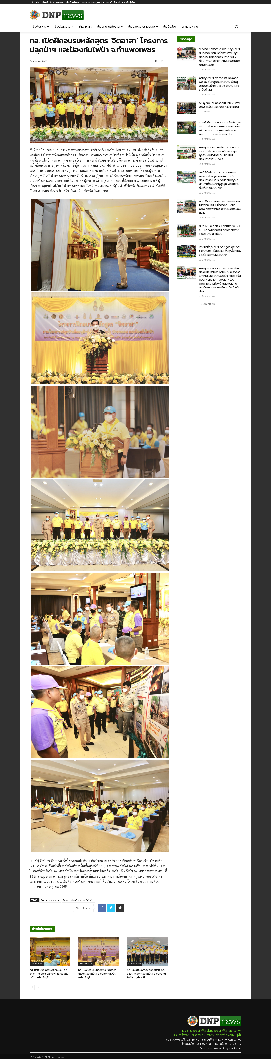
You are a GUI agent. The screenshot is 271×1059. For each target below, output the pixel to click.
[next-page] (38, 987)
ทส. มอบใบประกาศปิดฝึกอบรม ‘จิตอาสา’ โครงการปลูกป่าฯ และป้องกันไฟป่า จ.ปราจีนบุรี (49, 973)
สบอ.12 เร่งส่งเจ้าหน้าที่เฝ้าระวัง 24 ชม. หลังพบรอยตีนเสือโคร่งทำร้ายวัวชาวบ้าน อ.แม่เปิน (219, 230)
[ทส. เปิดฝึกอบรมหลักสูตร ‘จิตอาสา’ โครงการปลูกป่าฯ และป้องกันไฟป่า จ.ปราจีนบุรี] (98, 951)
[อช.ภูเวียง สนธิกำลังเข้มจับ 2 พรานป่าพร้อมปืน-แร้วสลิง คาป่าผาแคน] (186, 108)
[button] (236, 27)
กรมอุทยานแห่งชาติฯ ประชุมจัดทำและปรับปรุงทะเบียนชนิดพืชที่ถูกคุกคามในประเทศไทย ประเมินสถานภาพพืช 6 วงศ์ (219, 153)
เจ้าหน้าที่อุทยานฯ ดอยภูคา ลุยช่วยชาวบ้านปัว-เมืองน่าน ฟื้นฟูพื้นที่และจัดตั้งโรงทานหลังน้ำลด (220, 251)
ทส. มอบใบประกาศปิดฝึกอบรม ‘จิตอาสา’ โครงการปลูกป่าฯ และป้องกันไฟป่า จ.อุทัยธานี (146, 973)
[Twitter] (111, 908)
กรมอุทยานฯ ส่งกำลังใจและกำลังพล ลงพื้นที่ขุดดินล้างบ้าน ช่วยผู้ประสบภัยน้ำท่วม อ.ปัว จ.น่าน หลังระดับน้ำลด (219, 84)
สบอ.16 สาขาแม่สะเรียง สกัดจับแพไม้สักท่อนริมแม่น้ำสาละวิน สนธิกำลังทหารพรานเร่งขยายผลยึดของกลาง (220, 207)
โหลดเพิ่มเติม (208, 304)
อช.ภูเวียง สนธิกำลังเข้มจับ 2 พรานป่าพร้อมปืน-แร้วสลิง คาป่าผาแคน (220, 105)
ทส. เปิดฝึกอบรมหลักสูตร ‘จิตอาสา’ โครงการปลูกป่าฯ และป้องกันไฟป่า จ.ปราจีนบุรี (97, 973)
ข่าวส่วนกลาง (37, 963)
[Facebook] (239, 13)
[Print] (120, 908)
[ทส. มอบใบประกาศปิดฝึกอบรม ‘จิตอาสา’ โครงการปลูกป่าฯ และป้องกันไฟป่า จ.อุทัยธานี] (147, 951)
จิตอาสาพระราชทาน (50, 900)
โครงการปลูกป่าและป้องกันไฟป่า (78, 900)
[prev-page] (32, 987)
